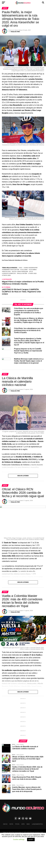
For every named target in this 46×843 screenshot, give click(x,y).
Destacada (7, 271)
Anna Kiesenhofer (30, 267)
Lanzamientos (37, 824)
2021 (20, 267)
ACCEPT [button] (30, 839)
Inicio (5, 824)
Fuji (31, 271)
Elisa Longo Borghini (20, 271)
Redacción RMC (15, 31)
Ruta (11, 824)
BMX (28, 824)
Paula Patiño (22, 273)
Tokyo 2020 (7, 275)
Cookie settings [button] (18, 839)
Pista (17, 824)
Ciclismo (24, 269)
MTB (23, 824)
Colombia (33, 269)
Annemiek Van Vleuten (11, 269)
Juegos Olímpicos (9, 273)
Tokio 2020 (32, 273)
